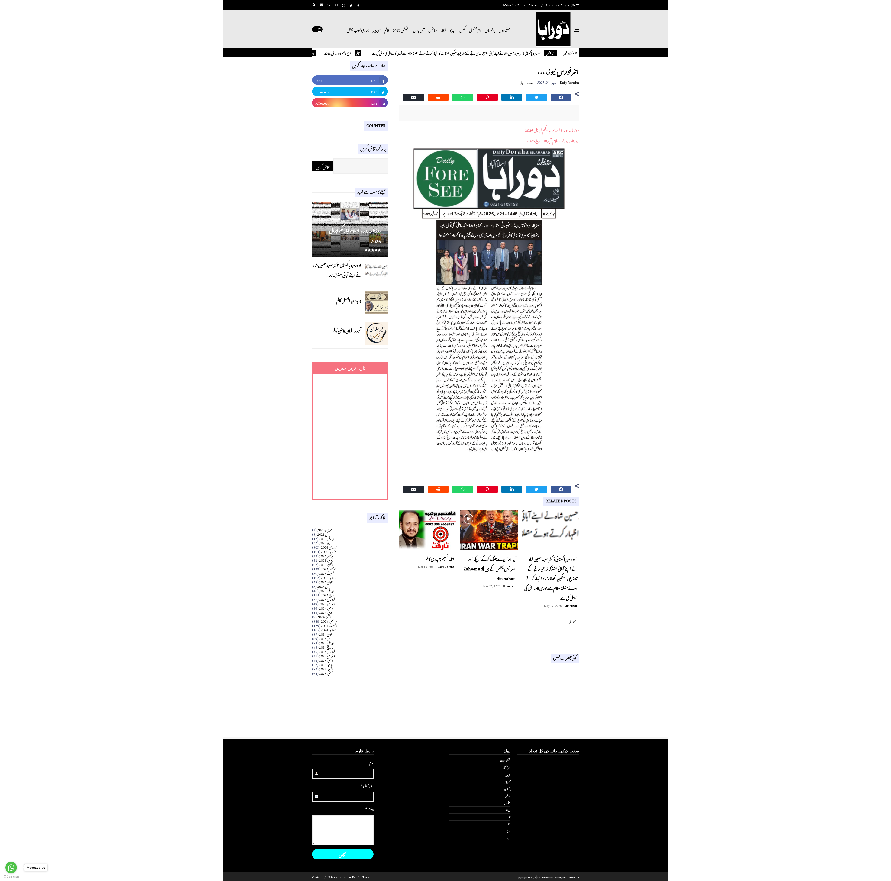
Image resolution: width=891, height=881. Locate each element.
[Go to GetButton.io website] (11, 876)
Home (365, 876)
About (533, 4)
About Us (349, 876)
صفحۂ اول (504, 29)
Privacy (333, 876)
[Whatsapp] (462, 96)
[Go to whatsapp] (11, 867)
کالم (386, 29)
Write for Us (511, 4)
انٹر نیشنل (475, 29)
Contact (317, 876)
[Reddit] (438, 96)
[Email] (413, 96)
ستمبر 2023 (326, 672)
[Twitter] (536, 96)
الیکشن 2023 (401, 29)
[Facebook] (561, 96)
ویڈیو (453, 29)
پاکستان (490, 29)
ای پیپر (377, 29)
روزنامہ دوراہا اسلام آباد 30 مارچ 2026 (552, 140)
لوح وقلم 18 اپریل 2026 (368, 53)
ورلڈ (508, 831)
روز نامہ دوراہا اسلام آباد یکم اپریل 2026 (552, 129)
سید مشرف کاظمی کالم (324, 53)
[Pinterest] (487, 96)
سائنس (432, 29)
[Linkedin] (511, 96)
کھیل (462, 29)
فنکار (443, 29)
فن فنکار (507, 810)
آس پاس (419, 29)
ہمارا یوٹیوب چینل (358, 29)
